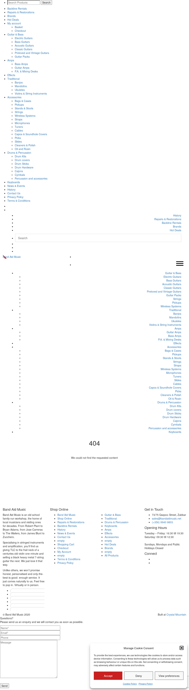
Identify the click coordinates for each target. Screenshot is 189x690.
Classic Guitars (23, 49)
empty (61, 540)
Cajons (19, 171)
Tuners (19, 127)
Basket (19, 27)
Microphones (22, 123)
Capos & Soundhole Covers (31, 134)
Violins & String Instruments (31, 93)
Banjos (19, 82)
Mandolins (21, 86)
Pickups (19, 104)
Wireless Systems (25, 115)
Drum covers (22, 160)
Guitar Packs (22, 56)
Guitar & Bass (15, 34)
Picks (18, 138)
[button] (181, 648)
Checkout (20, 31)
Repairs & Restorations (20, 12)
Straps (18, 119)
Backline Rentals (17, 8)
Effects (11, 75)
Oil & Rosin (174, 398)
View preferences (169, 676)
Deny (138, 676)
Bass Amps (21, 64)
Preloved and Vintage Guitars (32, 53)
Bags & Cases (23, 101)
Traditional (13, 79)
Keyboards (13, 182)
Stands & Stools (24, 108)
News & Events (16, 186)
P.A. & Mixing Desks (26, 71)
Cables (19, 130)
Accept (108, 676)
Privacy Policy (146, 683)
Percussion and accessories (31, 178)
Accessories (14, 97)
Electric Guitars (23, 38)
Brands (11, 16)
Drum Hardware (24, 167)
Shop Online (64, 518)
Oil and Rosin (22, 149)
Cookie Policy (130, 683)
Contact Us (13, 193)
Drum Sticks (22, 163)
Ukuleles (20, 90)
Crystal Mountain (176, 614)
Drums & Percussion (19, 152)
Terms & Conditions (18, 200)
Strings (19, 112)
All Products (111, 555)
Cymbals (20, 175)
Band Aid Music (12, 257)
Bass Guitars (22, 42)
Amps (10, 60)
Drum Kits (20, 156)
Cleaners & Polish (25, 145)
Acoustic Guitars (24, 45)
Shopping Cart (65, 544)
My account (14, 23)
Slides (18, 141)
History (11, 189)
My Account (64, 552)
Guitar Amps (22, 67)
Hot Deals (13, 19)
